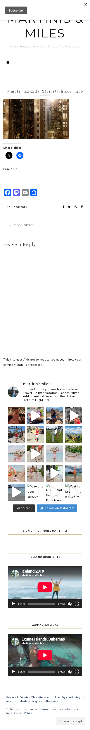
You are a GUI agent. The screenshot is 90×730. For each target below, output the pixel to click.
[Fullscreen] (76, 604)
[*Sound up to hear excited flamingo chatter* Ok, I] (35, 453)
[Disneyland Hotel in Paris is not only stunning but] (54, 492)
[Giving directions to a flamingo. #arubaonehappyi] (35, 473)
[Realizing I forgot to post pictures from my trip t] (73, 434)
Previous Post (23, 225)
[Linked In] (80, 207)
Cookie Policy (23, 713)
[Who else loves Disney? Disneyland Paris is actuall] (35, 492)
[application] (45, 587)
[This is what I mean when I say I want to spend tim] (16, 473)
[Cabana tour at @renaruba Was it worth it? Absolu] (54, 473)
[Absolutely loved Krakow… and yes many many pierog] (16, 434)
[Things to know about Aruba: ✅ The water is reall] (54, 453)
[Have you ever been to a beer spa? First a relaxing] (16, 415)
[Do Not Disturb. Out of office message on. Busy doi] (73, 453)
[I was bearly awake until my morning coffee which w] (73, 415)
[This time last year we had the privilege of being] (54, 434)
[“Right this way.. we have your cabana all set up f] (73, 473)
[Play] (13, 604)
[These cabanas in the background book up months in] (16, 453)
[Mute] (70, 604)
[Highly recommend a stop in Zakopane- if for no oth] (54, 415)
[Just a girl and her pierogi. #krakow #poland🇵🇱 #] (35, 434)
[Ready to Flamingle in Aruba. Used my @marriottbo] (16, 492)
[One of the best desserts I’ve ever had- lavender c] (35, 415)
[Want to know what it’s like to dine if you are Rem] (73, 492)
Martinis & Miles (45, 25)
